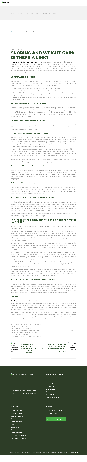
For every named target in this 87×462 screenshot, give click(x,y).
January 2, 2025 (16, 49)
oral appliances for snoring (21, 328)
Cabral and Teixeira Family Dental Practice (26, 324)
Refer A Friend (50, 394)
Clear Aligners (15, 419)
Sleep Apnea (15, 427)
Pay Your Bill (50, 386)
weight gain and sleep (19, 336)
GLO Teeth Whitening (18, 435)
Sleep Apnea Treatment (22, 13)
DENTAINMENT (73, 452)
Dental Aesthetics (17, 432)
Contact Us (49, 383)
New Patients (50, 389)
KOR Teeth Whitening (18, 438)
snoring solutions (17, 332)
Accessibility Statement (54, 400)
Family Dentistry (16, 411)
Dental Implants (16, 421)
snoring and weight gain (19, 330)
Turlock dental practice (20, 334)
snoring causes (34, 330)
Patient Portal (50, 392)
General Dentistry (17, 416)
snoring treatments (32, 332)
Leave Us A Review (52, 397)
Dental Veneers (16, 430)
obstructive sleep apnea (20, 326)
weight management (34, 336)
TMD (12, 424)
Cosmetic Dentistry (17, 413)
